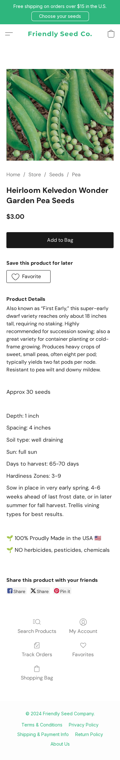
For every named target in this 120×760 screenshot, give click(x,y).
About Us (60, 744)
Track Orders (37, 654)
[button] (60, 16)
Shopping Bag (37, 677)
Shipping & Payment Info (43, 734)
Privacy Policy (84, 724)
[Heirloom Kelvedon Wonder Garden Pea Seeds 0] (60, 115)
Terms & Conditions (41, 724)
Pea (76, 174)
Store (34, 174)
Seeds (56, 174)
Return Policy (89, 734)
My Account (83, 631)
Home (13, 174)
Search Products (37, 631)
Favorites (83, 654)
